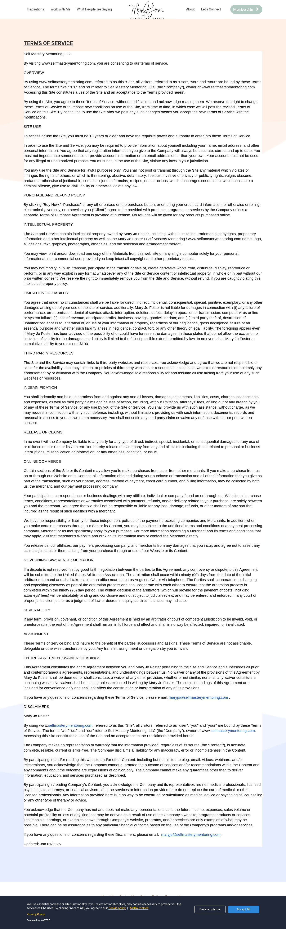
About (190, 9)
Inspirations (35, 9)
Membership (243, 9)
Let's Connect (211, 9)
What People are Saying (94, 9)
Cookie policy (117, 908)
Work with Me (60, 9)
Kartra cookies (139, 908)
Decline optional (210, 909)
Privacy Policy (36, 914)
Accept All (243, 909)
